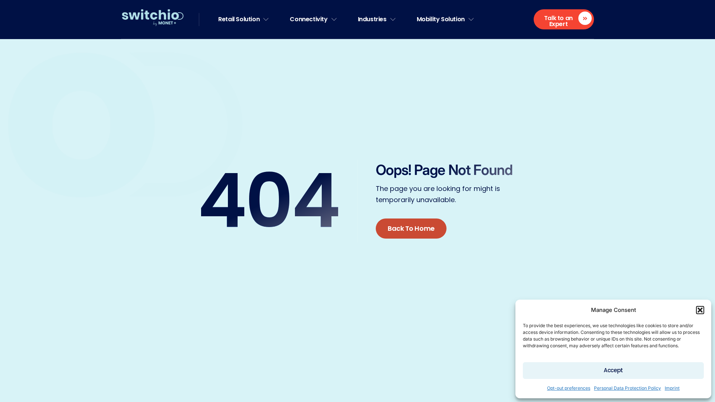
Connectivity (308, 19)
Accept (613, 370)
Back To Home (411, 228)
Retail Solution (239, 19)
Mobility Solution (441, 19)
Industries (372, 19)
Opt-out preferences (568, 388)
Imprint (672, 388)
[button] (700, 310)
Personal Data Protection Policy (627, 388)
